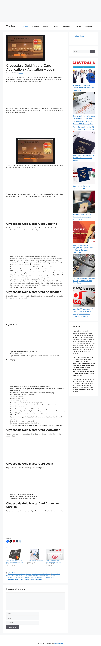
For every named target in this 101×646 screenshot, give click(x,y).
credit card (45, 575)
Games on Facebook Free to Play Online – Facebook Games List (25, 579)
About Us (78, 26)
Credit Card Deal (53, 575)
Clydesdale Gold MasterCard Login (32, 575)
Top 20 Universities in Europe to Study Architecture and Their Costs (84, 280)
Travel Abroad (35, 26)
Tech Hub (55, 26)
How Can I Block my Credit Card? (34, 560)
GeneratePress (58, 643)
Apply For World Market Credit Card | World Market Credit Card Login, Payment (14, 562)
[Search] (92, 51)
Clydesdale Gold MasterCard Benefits (40, 574)
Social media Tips (68, 26)
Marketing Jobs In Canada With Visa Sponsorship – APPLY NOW (82, 217)
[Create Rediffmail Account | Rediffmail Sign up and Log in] (55, 554)
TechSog (10, 26)
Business (45, 26)
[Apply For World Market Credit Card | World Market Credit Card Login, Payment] (15, 554)
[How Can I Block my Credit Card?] (35, 554)
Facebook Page (78, 36)
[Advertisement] (47, 11)
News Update (24, 26)
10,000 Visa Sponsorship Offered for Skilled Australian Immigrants (83, 87)
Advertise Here (89, 26)
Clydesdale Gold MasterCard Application (19, 574)
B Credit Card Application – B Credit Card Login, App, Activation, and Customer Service (31, 577)
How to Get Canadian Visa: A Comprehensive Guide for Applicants (83, 157)
